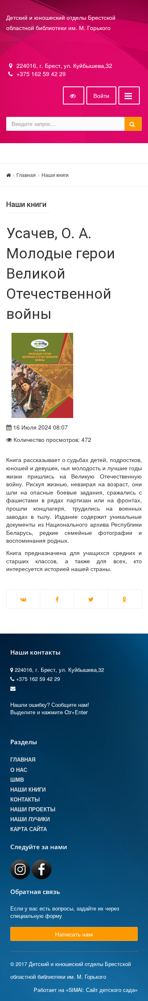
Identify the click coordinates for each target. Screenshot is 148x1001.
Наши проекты (33, 809)
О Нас (18, 769)
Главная (26, 174)
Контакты (25, 799)
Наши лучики (30, 819)
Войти (101, 95)
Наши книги (55, 174)
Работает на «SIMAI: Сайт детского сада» (86, 990)
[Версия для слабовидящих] (73, 95)
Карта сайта (28, 829)
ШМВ (17, 779)
